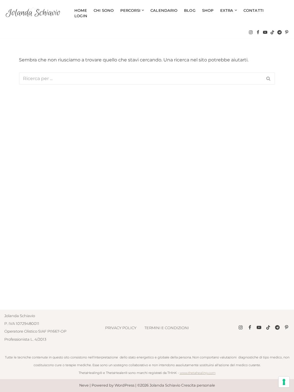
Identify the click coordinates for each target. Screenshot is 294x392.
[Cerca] (268, 78)
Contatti (253, 10)
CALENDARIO (163, 10)
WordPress (124, 385)
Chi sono (104, 10)
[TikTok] (272, 32)
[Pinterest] (287, 32)
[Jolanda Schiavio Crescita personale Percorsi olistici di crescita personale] (34, 13)
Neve (84, 385)
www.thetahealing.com (198, 373)
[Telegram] (279, 32)
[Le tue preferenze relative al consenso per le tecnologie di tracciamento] (283, 382)
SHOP (208, 10)
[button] (143, 10)
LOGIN (80, 15)
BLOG (190, 10)
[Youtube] (265, 32)
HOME (80, 10)
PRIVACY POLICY (120, 327)
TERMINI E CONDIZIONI (166, 327)
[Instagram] (251, 32)
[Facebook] (258, 32)
